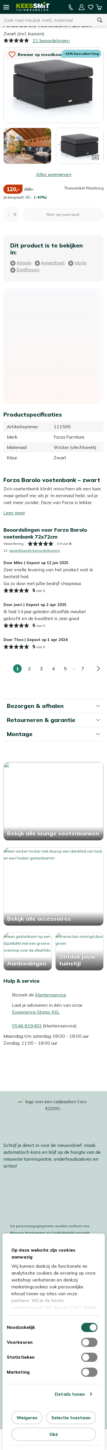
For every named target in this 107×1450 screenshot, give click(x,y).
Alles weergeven (53, 174)
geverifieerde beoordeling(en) (34, 550)
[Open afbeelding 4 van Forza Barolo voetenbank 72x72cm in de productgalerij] (80, 145)
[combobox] (46, 20)
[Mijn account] (81, 7)
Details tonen (70, 1394)
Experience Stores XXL (36, 1012)
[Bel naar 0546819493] (70, 7)
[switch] (89, 1342)
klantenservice (50, 995)
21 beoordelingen (51, 40)
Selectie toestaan (70, 1417)
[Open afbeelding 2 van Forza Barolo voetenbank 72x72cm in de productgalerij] (27, 145)
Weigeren (27, 1417)
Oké (53, 1434)
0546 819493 (27, 1026)
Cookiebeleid (62, 1233)
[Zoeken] (100, 20)
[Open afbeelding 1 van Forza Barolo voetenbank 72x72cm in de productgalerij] (53, 85)
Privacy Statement (27, 1233)
